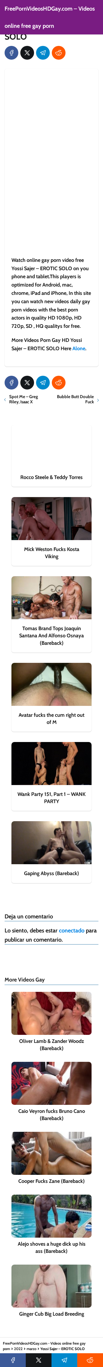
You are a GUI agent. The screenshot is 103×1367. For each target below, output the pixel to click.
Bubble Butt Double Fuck (75, 399)
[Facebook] (11, 53)
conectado (71, 930)
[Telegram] (43, 53)
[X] (27, 53)
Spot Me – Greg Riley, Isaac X (23, 399)
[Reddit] (59, 53)
